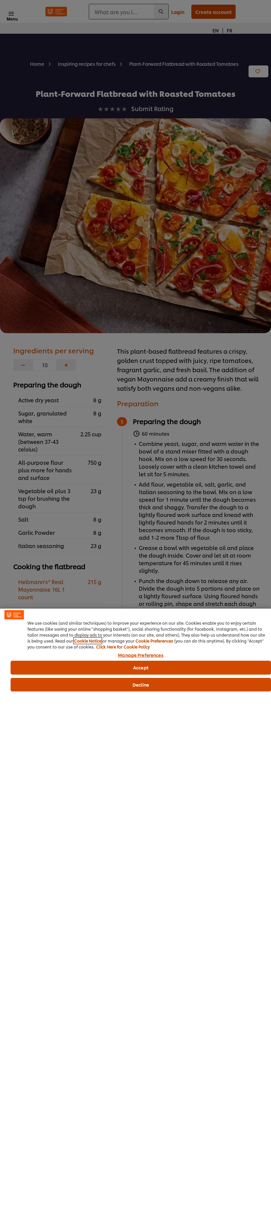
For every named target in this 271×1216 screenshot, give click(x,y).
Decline (141, 684)
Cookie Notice (87, 641)
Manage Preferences (140, 655)
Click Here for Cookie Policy (123, 646)
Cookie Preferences (154, 641)
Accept (140, 667)
